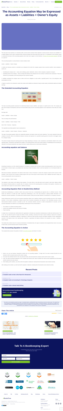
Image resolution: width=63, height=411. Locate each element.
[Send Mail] (6, 313)
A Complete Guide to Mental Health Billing (13, 285)
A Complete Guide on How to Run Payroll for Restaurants (17, 274)
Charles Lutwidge (33, 316)
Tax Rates (16, 394)
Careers (44, 394)
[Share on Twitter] (4, 313)
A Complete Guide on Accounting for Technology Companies (17, 280)
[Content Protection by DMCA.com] (13, 405)
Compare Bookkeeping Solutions (53, 394)
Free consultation (6, 295)
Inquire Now (58, 1)
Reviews (28, 1)
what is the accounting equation (50, 56)
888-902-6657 (58, 400)
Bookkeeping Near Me (24, 394)
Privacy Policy (12, 403)
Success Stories (23, 1)
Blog (32, 394)
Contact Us (53, 1)
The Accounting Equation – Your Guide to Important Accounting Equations (9, 333)
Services (10, 1)
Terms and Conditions (5, 403)
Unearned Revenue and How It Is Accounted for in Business (51, 333)
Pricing (33, 1)
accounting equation (27, 230)
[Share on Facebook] (2, 313)
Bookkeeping (37, 394)
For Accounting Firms (40, 1)
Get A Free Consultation (16, 361)
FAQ (11, 394)
